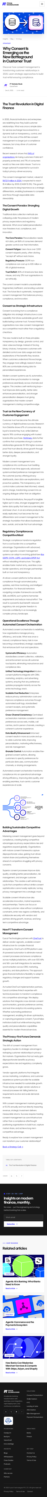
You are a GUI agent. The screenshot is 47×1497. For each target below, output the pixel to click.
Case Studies (8, 1460)
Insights (5, 39)
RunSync (7, 1436)
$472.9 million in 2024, (12, 180)
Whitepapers (8, 1457)
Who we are (8, 1473)
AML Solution (31, 1410)
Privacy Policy (31, 1457)
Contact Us (31, 1453)
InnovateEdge (9, 1444)
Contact (30, 1491)
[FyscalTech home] (10, 4)
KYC (28, 1402)
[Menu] (42, 3)
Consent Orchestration (35, 1395)
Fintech (29, 1436)
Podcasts (7, 1464)
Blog (11, 39)
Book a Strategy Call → (13, 1147)
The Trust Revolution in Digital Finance (21, 1165)
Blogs (6, 1453)
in (11, 1176)
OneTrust (37, 938)
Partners (7, 1477)
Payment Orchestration (35, 1417)
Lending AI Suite (32, 1406)
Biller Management (33, 1413)
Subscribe (11, 1224)
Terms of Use (31, 1460)
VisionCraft (8, 1440)
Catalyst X (7, 1433)
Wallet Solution (32, 1399)
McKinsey (28, 438)
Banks (29, 1433)
